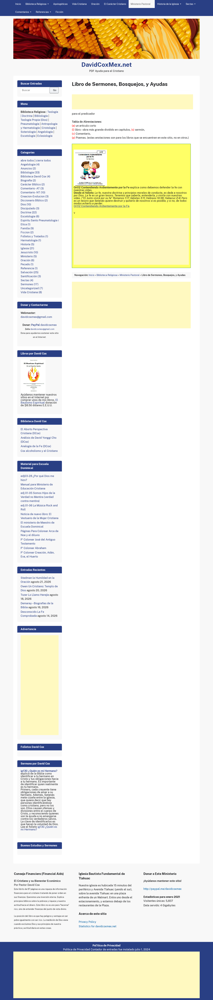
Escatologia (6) (30, 216)
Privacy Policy (87, 921)
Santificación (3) (31, 276)
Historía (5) (27, 244)
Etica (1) (25, 224)
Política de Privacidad (76, 949)
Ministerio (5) (29, 256)
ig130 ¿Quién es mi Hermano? (39, 771)
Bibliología (41, 115)
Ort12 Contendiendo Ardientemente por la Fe (101, 206)
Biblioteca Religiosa (35, 4)
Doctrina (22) (29, 212)
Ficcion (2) (27, 232)
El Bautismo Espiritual (39, 401)
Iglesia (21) (27, 248)
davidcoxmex (44, 325)
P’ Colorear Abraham (33, 548)
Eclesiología (44, 135)
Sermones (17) (29, 284)
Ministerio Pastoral (140, 4)
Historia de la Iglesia (168, 4)
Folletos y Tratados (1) (34, 236)
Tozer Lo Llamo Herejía (35, 594)
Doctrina (27, 115)
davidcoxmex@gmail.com (36, 317)
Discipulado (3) (30, 208)
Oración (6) (27, 260)
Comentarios (22, 12)
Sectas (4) (27, 280)
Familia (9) (27, 228)
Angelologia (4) (30, 164)
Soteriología (28, 131)
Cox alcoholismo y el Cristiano (39, 450)
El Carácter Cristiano (115, 4)
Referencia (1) (29, 268)
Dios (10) (26, 204)
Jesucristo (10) (29, 252)
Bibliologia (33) (30, 172)
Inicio (18, 4)
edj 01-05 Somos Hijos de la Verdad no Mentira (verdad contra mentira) (38, 497)
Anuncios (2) (28, 168)
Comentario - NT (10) (33, 192)
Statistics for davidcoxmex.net (97, 926)
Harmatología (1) (31, 240)
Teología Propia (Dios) (34, 119)
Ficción (59, 12)
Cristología (48, 127)
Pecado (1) (27, 264)
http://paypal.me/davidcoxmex (162, 888)
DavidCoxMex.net (106, 64)
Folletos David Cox (32, 747)
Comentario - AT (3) (32, 188)
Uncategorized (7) (32, 288)
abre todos (27, 160)
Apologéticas (60, 4)
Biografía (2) (28, 180)
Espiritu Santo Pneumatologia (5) (41, 220)
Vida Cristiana (79, 4)
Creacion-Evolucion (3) (35, 196)
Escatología (28, 135)
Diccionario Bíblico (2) (34, 200)
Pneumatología (30, 123)
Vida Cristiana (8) (31, 292)
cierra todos (43, 160)
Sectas (189, 4)
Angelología (45, 131)
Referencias (42, 12)
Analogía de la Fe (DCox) (36, 446)
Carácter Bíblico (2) (33, 184)
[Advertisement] (132, 101)
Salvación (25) (29, 272)
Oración (95, 4)
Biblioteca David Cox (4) (35, 176)
